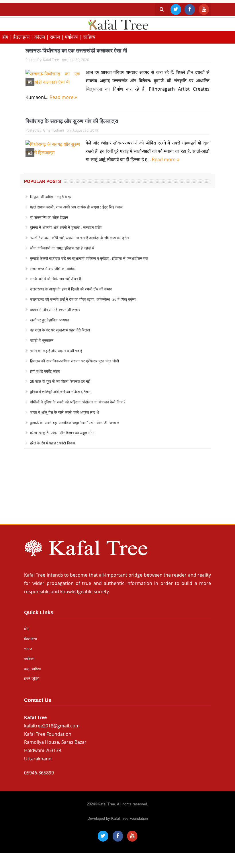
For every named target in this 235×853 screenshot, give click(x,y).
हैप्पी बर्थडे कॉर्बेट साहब (45, 371)
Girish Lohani (53, 130)
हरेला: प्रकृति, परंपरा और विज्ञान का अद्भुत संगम (62, 433)
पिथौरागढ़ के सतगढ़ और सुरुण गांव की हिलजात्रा (72, 121)
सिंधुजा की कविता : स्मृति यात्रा (51, 197)
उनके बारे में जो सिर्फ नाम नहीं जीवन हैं (55, 279)
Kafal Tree (51, 59)
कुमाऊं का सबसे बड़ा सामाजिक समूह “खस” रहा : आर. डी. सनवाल (74, 423)
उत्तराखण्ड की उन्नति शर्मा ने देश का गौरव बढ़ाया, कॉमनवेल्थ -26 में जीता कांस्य (83, 299)
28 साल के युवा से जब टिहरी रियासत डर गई (60, 381)
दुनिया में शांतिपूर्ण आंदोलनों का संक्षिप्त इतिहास (60, 392)
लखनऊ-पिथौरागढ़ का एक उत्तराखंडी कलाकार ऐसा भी (76, 51)
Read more (62, 97)
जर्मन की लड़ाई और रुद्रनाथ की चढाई (56, 351)
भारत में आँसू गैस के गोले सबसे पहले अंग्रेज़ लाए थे (64, 412)
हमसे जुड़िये (31, 678)
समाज (28, 649)
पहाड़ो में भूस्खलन (41, 340)
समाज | (57, 37)
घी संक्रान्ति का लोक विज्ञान (49, 217)
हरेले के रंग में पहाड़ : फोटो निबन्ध (52, 443)
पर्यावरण (29, 659)
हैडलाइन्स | (23, 37)
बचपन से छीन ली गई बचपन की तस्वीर (55, 310)
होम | (7, 37)
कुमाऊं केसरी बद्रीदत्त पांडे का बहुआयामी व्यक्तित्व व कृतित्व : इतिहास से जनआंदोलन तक (89, 258)
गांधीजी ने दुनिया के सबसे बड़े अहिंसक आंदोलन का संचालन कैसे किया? (77, 402)
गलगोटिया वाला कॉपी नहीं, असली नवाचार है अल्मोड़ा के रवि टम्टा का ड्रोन (79, 238)
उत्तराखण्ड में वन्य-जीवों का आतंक (52, 269)
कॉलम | (42, 37)
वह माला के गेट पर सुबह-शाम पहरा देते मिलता (60, 330)
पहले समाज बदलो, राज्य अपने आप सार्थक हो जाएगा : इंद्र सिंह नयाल (76, 207)
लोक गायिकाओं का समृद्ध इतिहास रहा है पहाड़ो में (62, 248)
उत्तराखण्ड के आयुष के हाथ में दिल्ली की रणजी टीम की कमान (71, 289)
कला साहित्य (32, 669)
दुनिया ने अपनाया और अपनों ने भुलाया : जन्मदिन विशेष (65, 227)
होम (26, 628)
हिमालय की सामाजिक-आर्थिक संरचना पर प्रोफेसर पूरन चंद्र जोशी (74, 361)
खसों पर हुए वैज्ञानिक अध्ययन (49, 320)
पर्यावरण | (74, 37)
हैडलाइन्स (30, 639)
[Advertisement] (117, 489)
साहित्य (89, 37)
